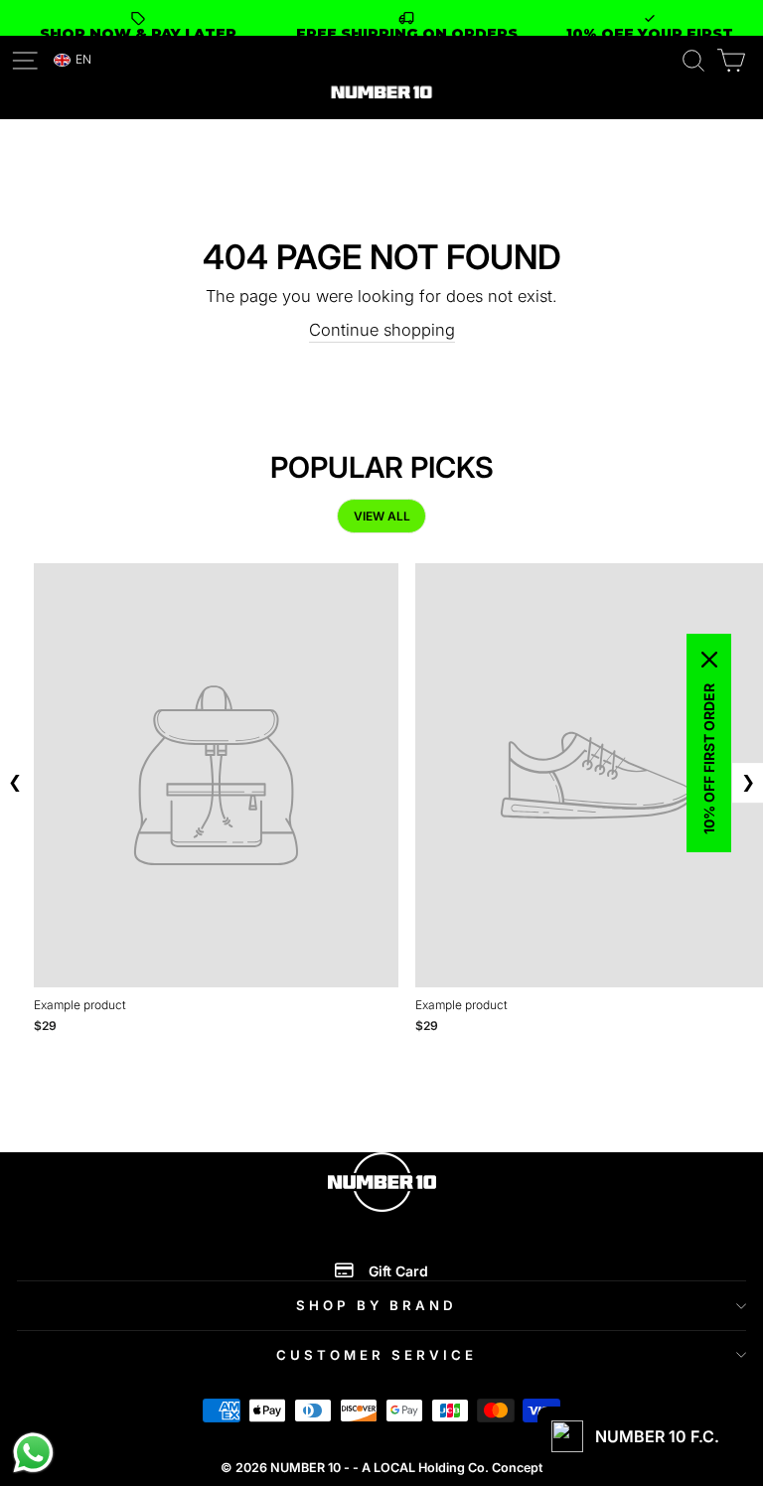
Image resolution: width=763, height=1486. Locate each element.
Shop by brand (376, 1305)
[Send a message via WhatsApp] (33, 1452)
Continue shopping (382, 330)
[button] (73, 60)
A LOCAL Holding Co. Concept (452, 1467)
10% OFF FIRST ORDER (708, 758)
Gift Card (398, 1271)
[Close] (709, 660)
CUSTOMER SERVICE (376, 1355)
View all (382, 516)
